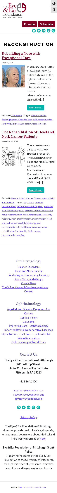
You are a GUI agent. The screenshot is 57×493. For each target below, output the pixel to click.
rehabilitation (8, 231)
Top (53, 488)
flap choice (29, 202)
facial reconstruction (42, 119)
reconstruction (39, 123)
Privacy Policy (28, 417)
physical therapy (24, 227)
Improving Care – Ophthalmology (28, 325)
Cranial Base (28, 283)
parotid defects (25, 223)
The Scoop (16, 115)
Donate (29, 24)
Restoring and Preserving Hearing (28, 275)
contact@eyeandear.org (28, 390)
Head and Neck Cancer (22, 198)
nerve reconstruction (12, 214)
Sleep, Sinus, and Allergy (28, 279)
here (43, 438)
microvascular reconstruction (39, 210)
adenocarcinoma (38, 115)
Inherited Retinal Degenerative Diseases (28, 329)
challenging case (9, 119)
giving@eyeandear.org (28, 398)
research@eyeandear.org (28, 394)
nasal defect (25, 123)
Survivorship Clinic (24, 231)
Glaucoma (29, 321)
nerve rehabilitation (32, 214)
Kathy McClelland (10, 123)
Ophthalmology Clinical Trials (28, 342)
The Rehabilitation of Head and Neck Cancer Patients (28, 134)
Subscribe (46, 24)
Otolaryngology (41, 198)
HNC (40, 206)
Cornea (28, 313)
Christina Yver (25, 119)
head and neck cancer (27, 206)
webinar (21, 235)
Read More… (36, 107)
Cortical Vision (28, 317)
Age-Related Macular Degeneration (28, 309)
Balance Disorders (29, 266)
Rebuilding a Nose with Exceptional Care (21, 56)
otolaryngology (24, 218)
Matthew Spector (15, 210)
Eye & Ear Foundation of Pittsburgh (31, 487)
